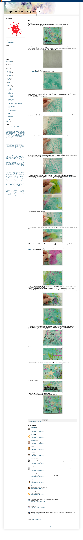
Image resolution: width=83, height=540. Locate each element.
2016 (8, 67)
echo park (11, 150)
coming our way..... (11, 117)
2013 (8, 71)
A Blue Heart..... (10, 116)
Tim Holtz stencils (19, 190)
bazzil (19, 132)
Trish (40, 421)
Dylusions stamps (17, 149)
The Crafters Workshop (20, 189)
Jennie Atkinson (33, 458)
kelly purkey (22, 163)
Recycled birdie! (11, 92)
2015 (8, 68)
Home (53, 517)
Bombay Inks (20, 133)
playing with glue (11, 95)
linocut (23, 164)
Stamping (13, 183)
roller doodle (19, 178)
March (9, 85)
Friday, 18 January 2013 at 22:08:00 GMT (38, 494)
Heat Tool (17, 159)
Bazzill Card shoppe (9, 133)
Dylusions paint (11, 149)
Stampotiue (22, 184)
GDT (20, 154)
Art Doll (18, 130)
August (9, 78)
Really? (9, 97)
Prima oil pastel (12, 175)
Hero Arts (21, 159)
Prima (13, 172)
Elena (14, 150)
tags (21, 186)
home (6, 14)
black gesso (14, 133)
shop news (18, 179)
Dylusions (18, 147)
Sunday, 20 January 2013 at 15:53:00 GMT (38, 507)
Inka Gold (10, 162)
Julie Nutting (16, 163)
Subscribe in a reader (10, 42)
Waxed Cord (18, 193)
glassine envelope (19, 155)
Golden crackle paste (20, 157)
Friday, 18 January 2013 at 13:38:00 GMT (38, 476)
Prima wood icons (12, 176)
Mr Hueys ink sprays (13, 170)
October (9, 75)
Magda (22, 165)
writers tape (11, 195)
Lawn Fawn (10, 164)
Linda (32, 497)
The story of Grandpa (11, 102)
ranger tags (8, 178)
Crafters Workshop (20, 138)
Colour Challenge (14, 137)
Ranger (9, 177)
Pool (36, 71)
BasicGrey (15, 132)
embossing (22, 150)
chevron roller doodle (9, 135)
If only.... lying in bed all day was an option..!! (15, 103)
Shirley (15, 179)
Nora (32, 446)
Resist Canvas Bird (14, 178)
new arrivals (11, 171)
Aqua (33, 71)
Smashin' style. (10, 100)
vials (14, 192)
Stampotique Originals (13, 184)
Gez (15, 155)
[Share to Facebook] (46, 420)
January (9, 88)
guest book (11, 159)
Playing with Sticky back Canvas (13, 106)
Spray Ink (11, 181)
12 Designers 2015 (15, 126)
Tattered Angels (17, 188)
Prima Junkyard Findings (20, 173)
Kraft (7, 164)
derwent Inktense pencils (10, 140)
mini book (14, 166)
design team (17, 140)
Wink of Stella (18, 194)
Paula (21, 171)
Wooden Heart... (11, 99)
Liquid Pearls (11, 165)
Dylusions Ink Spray (15, 148)
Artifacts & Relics (8, 131)
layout (18, 164)
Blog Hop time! (10, 93)
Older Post (74, 517)
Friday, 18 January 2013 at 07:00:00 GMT (38, 431)
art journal (22, 130)
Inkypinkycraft (33, 427)
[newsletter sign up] (18, 14)
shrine (21, 179)
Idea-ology (20, 160)
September (10, 76)
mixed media (15, 168)
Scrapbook (9, 179)
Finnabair (8, 154)
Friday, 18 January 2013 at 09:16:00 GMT (38, 455)
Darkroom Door (15, 139)
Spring (20, 181)
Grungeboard (22, 158)
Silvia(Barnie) (33, 485)
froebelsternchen (34, 504)
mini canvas (18, 166)
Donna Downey (13, 145)
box (8, 134)
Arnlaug (32, 452)
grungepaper (8, 159)
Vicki (16, 192)
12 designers (8, 126)
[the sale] (38, 14)
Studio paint (16, 186)
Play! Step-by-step (11, 107)
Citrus (70, 176)
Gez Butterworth (34, 479)
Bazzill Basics (22, 132)
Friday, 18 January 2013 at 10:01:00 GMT (38, 463)
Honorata (16, 160)
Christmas (19, 135)
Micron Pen (11, 166)
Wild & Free (13, 194)
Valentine (7, 192)
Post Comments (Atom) (37, 519)
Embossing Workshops (10, 151)
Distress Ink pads (14, 144)
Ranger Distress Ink (14, 177)
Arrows (16, 130)
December (10, 72)
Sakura (23, 178)
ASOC (12, 131)
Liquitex (15, 165)
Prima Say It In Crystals (18, 175)
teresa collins (8, 189)
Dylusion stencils (12, 147)
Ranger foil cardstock (20, 177)
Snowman (14, 180)
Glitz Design (19, 156)
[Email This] (43, 420)
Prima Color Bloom (13, 173)
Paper (19, 171)
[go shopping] (11, 14)
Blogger (50, 526)
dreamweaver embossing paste (11, 146)
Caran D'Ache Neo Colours (17, 134)
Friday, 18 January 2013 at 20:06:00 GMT (38, 482)
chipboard (15, 135)
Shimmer (12, 179)
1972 (9, 112)
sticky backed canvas (20, 185)
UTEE (23, 191)
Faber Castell (20, 151)
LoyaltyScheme (19, 165)
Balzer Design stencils (10, 132)
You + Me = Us (10, 96)
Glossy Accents (13, 157)
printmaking (18, 176)
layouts (21, 164)
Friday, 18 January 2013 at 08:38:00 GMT (38, 449)
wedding (21, 193)
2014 (8, 69)
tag (19, 186)
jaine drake (33, 434)
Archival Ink (8, 130)
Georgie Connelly (9, 155)
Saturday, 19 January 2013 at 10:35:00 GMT (38, 501)
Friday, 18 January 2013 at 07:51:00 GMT (38, 443)
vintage (21, 192)
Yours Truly (15, 195)
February (9, 86)
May (9, 82)
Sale (7, 179)
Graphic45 (18, 158)
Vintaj (11, 193)
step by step (15, 185)
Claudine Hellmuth (18, 136)
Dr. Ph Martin (21, 145)
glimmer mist (11, 156)
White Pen (10, 194)
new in (14, 171)
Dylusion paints (19, 146)
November (10, 73)
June (9, 81)
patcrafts (32, 491)
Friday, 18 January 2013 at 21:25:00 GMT (38, 488)
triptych (15, 191)
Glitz (14, 156)
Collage (10, 137)
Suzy (31, 466)
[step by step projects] (32, 14)
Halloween (14, 159)
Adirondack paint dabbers (35, 421)
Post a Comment (32, 515)
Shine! (9, 109)
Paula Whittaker (33, 440)
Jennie (7, 163)
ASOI (14, 131)
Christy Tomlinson (11, 136)
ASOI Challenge (18, 131)
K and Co (19, 163)
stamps (7, 185)
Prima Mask (8, 174)
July (9, 79)
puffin (7, 177)
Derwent (23, 139)
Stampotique (20, 183)
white (58, 49)
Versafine (11, 192)
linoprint (7, 165)
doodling (18, 145)
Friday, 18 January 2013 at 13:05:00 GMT (38, 470)
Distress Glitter (8, 144)
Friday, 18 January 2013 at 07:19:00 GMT (38, 437)
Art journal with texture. (12, 110)
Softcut (16, 180)
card (23, 134)
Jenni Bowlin (22, 162)
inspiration (14, 162)
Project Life (22, 176)
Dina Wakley (12, 143)
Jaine (17, 162)
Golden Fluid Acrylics (11, 158)
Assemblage (22, 131)
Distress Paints (21, 144)
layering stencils (14, 164)
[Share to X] (45, 420)
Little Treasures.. (11, 113)
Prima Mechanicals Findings (15, 174)
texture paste (13, 189)
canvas (11, 134)
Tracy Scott (12, 191)
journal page (11, 163)
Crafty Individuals (9, 139)
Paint (17, 171)
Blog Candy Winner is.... (12, 119)
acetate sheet (22, 126)
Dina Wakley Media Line (20, 143)
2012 (8, 121)
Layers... (9, 114)
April (9, 83)
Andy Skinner (22, 129)
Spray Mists (16, 181)
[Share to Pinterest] (47, 420)
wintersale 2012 (22, 194)
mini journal (23, 166)
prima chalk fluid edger (19, 172)
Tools (9, 191)
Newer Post (30, 517)
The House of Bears (34, 510)
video (18, 192)
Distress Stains (8, 145)
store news (8, 186)
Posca (10, 172)
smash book (10, 180)
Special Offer (20, 180)
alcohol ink (8, 129)
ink (8, 162)
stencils (53, 92)
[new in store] (25, 14)
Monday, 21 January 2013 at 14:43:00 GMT (38, 513)
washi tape (14, 193)
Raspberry (30, 249)
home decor (13, 160)
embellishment (17, 150)
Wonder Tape (8, 195)
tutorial (21, 191)
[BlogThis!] (44, 420)
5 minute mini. (10, 89)
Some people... (10, 104)
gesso (13, 155)
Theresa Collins (8, 190)
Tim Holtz (13, 190)
